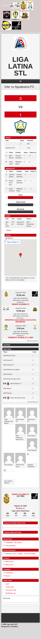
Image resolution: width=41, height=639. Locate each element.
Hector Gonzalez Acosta (17, 398)
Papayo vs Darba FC (20, 304)
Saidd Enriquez (12, 190)
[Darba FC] (34, 496)
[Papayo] (6, 498)
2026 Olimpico (7, 374)
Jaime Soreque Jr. (15, 383)
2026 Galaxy (7, 388)
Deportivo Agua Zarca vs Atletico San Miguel (20, 321)
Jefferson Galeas (12, 176)
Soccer (8, 576)
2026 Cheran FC (8, 365)
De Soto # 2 (9, 238)
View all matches (32, 341)
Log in (8, 584)
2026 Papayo (7, 393)
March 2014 (9, 564)
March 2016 (9, 561)
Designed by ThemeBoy (9, 626)
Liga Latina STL (20, 66)
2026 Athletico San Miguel (11, 369)
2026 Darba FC (8, 360)
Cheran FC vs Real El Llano (20, 337)
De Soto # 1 (20, 508)
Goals (26, 152)
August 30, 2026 (20, 292)
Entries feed (10, 587)
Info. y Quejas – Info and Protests (24, 553)
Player (11, 152)
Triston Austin (11, 163)
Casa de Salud (10, 545)
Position (18, 152)
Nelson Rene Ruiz (11, 183)
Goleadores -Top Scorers (14, 542)
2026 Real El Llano (9, 355)
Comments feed (11, 590)
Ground (8, 230)
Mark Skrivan (11, 157)
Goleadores (9, 573)
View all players (33, 402)
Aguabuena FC (10, 148)
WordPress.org (10, 593)
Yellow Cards (33, 152)
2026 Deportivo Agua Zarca (11, 379)
